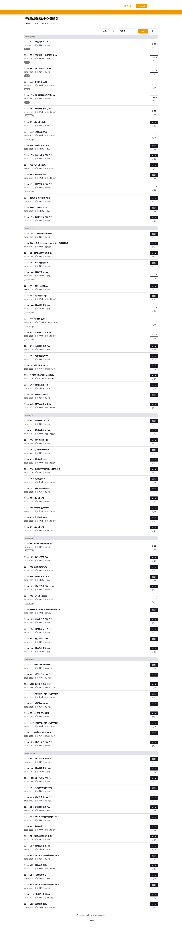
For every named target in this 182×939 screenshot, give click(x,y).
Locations (29, 12)
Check (154, 44)
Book (154, 122)
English (128, 6)
